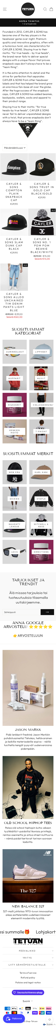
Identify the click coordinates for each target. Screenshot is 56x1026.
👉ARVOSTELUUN (28, 635)
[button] (49, 1024)
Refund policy (28, 977)
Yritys (27, 957)
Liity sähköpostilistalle (27, 964)
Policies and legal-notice (28, 982)
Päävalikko (27, 950)
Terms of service (28, 972)
